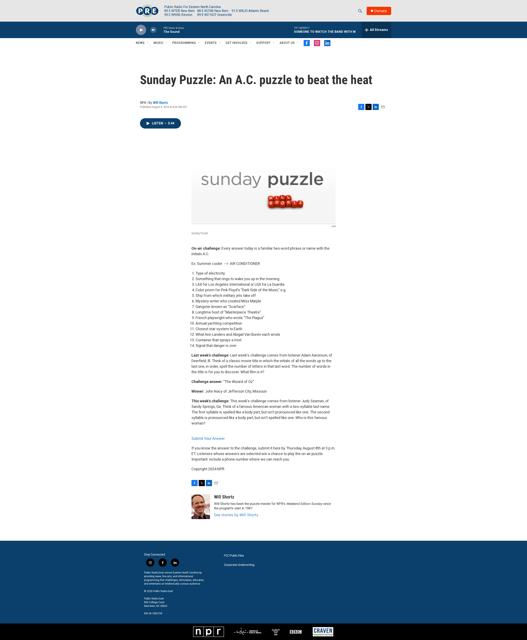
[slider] (160, 30)
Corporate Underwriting (239, 564)
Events (211, 42)
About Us (287, 42)
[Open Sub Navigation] (147, 42)
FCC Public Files (234, 555)
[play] (141, 30)
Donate (380, 11)
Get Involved (236, 42)
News (140, 42)
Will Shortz (160, 103)
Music (158, 42)
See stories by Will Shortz (236, 514)
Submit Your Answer (208, 438)
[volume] (153, 30)
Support (263, 42)
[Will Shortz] (200, 506)
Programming (184, 42)
